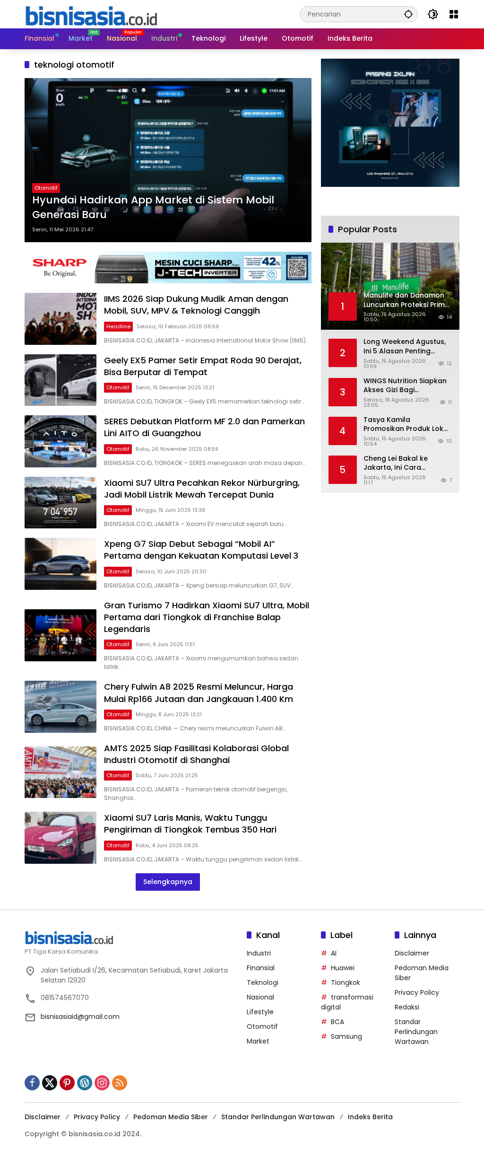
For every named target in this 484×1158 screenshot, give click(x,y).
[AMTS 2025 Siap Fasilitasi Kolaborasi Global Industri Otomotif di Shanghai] (60, 772)
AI (334, 953)
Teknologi (262, 982)
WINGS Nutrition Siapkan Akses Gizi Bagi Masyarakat (405, 386)
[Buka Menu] (453, 14)
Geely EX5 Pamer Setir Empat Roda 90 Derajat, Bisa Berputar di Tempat (203, 366)
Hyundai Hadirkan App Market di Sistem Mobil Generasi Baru (153, 207)
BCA (337, 1021)
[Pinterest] (67, 1082)
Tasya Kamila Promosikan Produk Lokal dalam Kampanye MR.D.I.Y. (406, 424)
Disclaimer (412, 953)
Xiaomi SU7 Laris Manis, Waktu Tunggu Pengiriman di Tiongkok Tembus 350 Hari (190, 823)
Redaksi (407, 1007)
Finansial (261, 968)
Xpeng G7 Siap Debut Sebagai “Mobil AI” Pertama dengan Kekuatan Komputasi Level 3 (201, 549)
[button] (408, 14)
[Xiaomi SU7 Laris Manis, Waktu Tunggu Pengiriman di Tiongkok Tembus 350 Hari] (60, 838)
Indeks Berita (370, 1117)
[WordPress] (84, 1082)
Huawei (342, 968)
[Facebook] (32, 1082)
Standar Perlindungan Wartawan (416, 1031)
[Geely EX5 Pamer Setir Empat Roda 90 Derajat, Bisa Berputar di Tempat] (60, 380)
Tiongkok (345, 982)
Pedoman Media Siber (170, 1117)
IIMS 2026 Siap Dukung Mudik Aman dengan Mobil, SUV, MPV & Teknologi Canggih (196, 304)
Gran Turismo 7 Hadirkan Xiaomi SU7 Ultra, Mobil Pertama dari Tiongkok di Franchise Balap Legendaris (206, 617)
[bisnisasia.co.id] (91, 13)
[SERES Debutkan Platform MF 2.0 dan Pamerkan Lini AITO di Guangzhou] (60, 441)
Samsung (346, 1036)
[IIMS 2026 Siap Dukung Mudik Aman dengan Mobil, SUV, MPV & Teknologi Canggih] (60, 319)
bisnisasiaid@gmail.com (80, 1016)
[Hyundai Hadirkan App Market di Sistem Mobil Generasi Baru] (168, 160)
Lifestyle (260, 1012)
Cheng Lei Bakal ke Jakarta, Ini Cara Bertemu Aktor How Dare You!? (406, 463)
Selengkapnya (167, 881)
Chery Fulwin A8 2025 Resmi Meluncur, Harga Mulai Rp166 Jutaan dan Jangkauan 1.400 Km (198, 692)
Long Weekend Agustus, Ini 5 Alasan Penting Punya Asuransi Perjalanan (404, 346)
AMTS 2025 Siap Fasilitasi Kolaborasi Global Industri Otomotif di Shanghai (196, 754)
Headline (118, 326)
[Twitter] (49, 1082)
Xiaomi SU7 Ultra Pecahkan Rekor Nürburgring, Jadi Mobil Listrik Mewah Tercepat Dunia (202, 488)
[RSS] (119, 1082)
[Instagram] (102, 1082)
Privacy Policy (417, 992)
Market (258, 1041)
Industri (259, 953)
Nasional (260, 997)
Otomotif (46, 188)
